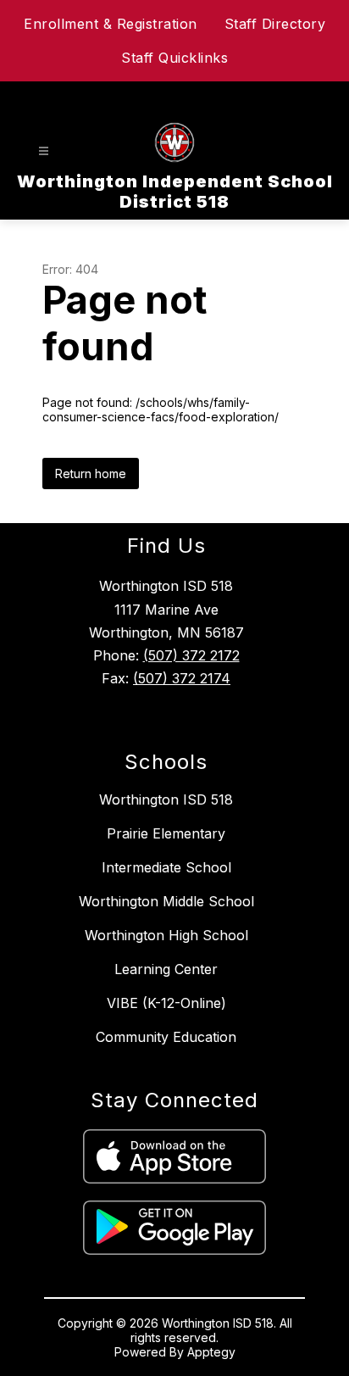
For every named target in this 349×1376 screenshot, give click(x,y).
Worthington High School (166, 935)
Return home (90, 473)
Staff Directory (275, 23)
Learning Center (166, 969)
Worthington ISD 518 (166, 799)
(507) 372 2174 (181, 678)
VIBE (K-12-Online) (166, 1002)
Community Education (166, 1036)
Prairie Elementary (166, 833)
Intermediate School (166, 867)
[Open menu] (43, 151)
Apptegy (211, 1352)
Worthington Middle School (166, 901)
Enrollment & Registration (110, 23)
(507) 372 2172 (191, 655)
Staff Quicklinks (174, 57)
